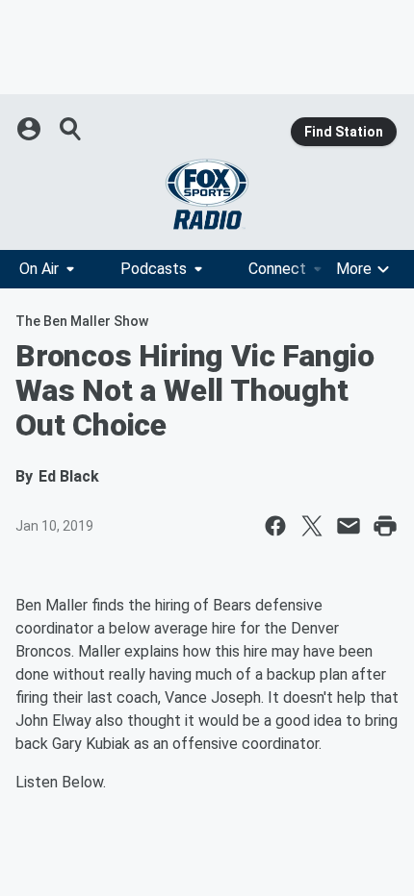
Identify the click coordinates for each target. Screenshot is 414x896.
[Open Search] (71, 128)
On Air (39, 269)
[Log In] (30, 128)
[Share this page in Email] (348, 525)
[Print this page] (385, 525)
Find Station (343, 131)
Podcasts (153, 269)
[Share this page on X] (311, 525)
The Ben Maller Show (81, 321)
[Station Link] (207, 194)
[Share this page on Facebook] (275, 525)
